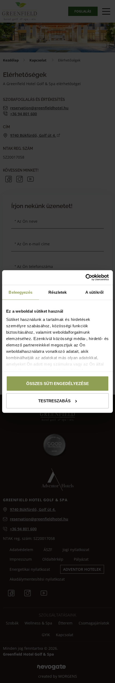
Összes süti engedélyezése (57, 383)
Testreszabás (54, 401)
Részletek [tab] (57, 292)
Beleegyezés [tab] (20, 292)
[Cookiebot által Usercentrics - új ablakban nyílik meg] (85, 277)
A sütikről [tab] (94, 292)
